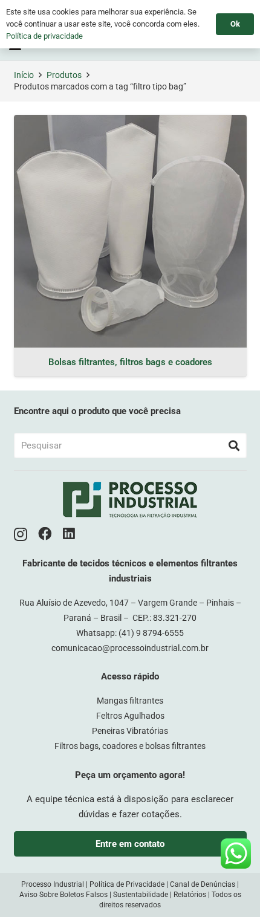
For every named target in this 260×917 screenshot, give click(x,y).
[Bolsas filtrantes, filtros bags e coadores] (130, 231)
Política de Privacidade (126, 884)
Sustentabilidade (140, 894)
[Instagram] (20, 534)
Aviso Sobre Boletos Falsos (63, 894)
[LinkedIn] (69, 534)
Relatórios (190, 894)
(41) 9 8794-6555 (151, 633)
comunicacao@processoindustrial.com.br (130, 648)
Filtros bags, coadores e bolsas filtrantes (130, 746)
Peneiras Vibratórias (130, 731)
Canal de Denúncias (202, 884)
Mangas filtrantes (130, 700)
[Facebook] (45, 534)
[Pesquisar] (234, 445)
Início (24, 75)
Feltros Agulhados (130, 716)
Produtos (64, 75)
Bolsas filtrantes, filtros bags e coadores (130, 362)
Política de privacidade (44, 36)
